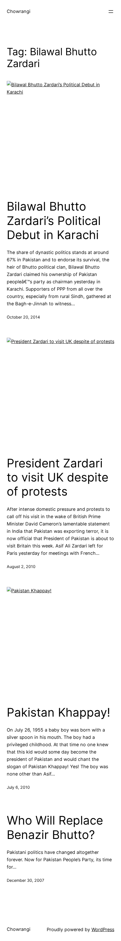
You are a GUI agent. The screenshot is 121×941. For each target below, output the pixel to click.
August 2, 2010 (21, 566)
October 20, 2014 (23, 317)
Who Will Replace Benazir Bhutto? (55, 827)
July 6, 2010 (18, 787)
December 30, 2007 (25, 880)
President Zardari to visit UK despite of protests (57, 477)
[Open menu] (110, 11)
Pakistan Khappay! (58, 712)
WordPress (102, 929)
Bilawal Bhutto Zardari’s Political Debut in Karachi (54, 220)
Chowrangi (18, 11)
